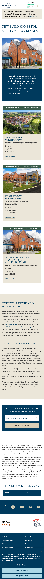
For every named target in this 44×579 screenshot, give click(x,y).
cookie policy (9, 561)
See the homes (10, 156)
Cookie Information (7, 547)
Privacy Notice (6, 543)
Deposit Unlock (7, 327)
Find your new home (22, 425)
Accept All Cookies (22, 576)
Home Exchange (26, 327)
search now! (33, 16)
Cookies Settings (22, 565)
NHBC (27, 543)
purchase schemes (11, 324)
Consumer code (29, 547)
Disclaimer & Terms (7, 540)
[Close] (41, 551)
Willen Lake (24, 374)
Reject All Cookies (22, 570)
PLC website (28, 540)
